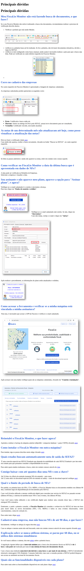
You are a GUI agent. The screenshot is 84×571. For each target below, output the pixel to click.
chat (58, 467)
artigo (32, 540)
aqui (25, 140)
